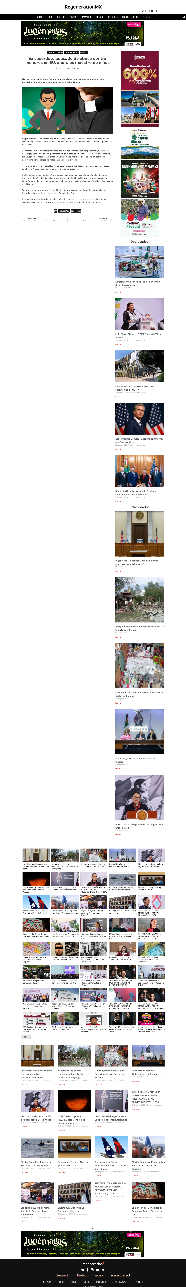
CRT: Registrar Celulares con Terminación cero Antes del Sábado (35, 1029)
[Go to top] (181, 1282)
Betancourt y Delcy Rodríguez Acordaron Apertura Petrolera (122, 958)
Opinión (100, 17)
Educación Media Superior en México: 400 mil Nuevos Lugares (92, 1006)
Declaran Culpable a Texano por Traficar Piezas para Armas (65, 958)
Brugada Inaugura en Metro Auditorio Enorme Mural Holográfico (91, 913)
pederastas (63, 211)
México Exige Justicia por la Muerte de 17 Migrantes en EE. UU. (121, 936)
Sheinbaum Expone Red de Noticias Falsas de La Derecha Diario (93, 936)
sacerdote (76, 211)
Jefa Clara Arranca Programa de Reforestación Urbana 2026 (65, 935)
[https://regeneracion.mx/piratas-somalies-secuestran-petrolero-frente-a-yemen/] (121, 881)
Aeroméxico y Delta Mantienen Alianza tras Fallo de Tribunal (36, 912)
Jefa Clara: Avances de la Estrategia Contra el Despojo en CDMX (151, 983)
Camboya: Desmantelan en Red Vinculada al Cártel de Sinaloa (93, 865)
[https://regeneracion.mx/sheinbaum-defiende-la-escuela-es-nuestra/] (121, 904)
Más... (25, 1037)
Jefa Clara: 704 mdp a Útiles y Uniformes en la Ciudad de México (35, 1006)
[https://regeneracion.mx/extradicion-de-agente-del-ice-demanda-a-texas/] (35, 974)
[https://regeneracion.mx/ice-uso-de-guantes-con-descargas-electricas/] (64, 1021)
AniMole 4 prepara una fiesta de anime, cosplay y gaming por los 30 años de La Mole (151, 1029)
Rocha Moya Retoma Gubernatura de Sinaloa (119, 865)
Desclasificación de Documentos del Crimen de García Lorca (92, 959)
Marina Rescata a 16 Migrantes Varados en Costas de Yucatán (65, 912)
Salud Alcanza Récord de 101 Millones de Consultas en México (92, 983)
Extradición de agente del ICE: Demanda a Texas (35, 982)
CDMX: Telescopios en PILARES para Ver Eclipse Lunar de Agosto (36, 889)
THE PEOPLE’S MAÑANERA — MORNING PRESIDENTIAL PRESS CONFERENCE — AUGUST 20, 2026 (150, 913)
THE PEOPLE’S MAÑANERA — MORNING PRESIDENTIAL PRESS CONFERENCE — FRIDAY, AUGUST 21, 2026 (93, 889)
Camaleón (86, 17)
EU (55, 211)
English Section (130, 17)
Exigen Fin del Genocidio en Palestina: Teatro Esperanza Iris (36, 935)
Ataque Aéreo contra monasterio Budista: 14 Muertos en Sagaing (65, 866)
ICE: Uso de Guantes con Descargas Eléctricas (62, 1028)
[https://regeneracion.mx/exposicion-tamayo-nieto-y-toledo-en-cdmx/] (150, 881)
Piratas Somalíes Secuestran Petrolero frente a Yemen (121, 888)
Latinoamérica (72, 52)
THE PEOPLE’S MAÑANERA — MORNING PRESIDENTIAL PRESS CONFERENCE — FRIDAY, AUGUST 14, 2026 (151, 1006)
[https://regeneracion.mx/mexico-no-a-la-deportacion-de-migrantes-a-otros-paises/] (150, 858)
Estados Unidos (55, 52)
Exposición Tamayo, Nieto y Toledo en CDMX (149, 888)
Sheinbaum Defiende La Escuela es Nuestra (122, 912)
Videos (146, 17)
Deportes (113, 17)
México (49, 17)
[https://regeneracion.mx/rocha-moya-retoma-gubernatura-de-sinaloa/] (121, 858)
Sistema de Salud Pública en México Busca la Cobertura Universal (63, 1006)
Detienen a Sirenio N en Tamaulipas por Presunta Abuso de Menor (93, 1029)
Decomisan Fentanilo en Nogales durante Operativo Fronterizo (149, 959)
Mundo (73, 17)
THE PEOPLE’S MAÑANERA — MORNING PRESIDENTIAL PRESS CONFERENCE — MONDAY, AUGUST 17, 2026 (121, 1006)
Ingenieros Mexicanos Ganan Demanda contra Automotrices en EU (36, 866)
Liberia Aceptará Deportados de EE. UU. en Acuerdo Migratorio (35, 959)
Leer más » (118, 292)
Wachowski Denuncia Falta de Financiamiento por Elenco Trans (121, 1029)
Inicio (39, 17)
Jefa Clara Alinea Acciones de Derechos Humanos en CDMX (64, 982)
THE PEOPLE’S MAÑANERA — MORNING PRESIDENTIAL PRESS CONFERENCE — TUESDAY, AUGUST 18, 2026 (121, 983)
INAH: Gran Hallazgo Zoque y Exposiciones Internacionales (64, 888)
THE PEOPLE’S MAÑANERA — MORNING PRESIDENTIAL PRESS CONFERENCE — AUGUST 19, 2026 (150, 936)
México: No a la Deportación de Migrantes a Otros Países (151, 865)
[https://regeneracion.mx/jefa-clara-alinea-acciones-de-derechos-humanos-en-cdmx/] (64, 974)
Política (61, 17)
